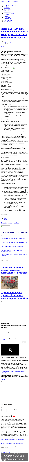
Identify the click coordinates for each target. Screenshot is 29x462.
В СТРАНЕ (6, 6)
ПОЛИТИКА (7, 10)
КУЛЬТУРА (6, 14)
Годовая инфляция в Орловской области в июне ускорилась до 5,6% (14, 295)
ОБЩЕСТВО (7, 8)
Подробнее (3, 339)
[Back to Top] (1, 407)
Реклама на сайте (8, 20)
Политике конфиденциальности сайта (16, 459)
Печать (5, 48)
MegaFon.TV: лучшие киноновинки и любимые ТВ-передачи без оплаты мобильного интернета (14, 33)
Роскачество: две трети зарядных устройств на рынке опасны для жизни (13, 239)
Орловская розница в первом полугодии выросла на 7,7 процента (14, 270)
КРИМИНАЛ (7, 12)
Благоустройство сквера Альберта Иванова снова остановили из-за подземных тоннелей (14, 243)
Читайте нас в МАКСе (10, 223)
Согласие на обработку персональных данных (12, 443)
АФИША (6, 16)
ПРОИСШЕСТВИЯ (9, 13)
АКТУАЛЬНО (7, 17)
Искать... (3, 342)
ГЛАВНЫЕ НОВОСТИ (10, 5)
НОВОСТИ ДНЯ (8, 19)
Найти (24, 342)
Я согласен (3, 460)
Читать (3, 379)
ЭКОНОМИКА (8, 9)
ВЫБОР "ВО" (7, 21)
